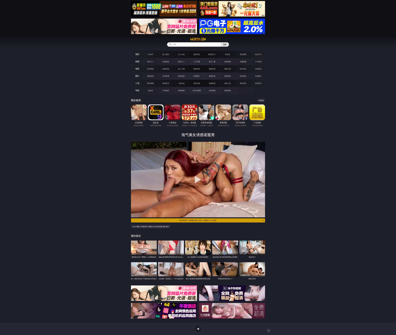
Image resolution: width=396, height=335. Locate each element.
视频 (137, 61)
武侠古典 (196, 83)
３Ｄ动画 (196, 61)
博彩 (137, 54)
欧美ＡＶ (181, 61)
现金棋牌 (243, 54)
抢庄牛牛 (258, 54)
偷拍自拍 (166, 69)
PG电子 (150, 54)
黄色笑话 (243, 83)
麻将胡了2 (212, 54)
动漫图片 (196, 76)
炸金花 (227, 54)
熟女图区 (243, 76)
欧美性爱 (196, 69)
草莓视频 (181, 90)
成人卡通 (181, 69)
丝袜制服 (227, 61)
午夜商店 (166, 90)
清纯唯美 (227, 76)
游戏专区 (196, 54)
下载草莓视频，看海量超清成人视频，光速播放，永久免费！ (198, 220)
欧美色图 (181, 76)
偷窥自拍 (150, 76)
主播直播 (243, 61)
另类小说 (227, 83)
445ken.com (198, 39)
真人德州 (166, 54)
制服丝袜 (212, 69)
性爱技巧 (258, 83)
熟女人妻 (212, 61)
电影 (137, 68)
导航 (137, 90)
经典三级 (227, 69)
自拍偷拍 (166, 61)
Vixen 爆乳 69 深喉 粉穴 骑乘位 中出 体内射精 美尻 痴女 (150, 227)
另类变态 (258, 69)
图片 (137, 76)
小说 (137, 83)
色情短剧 (227, 90)
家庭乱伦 (166, 83)
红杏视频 (212, 90)
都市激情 (150, 83)
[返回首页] (268, 330)
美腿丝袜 (212, 76)
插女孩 (150, 90)
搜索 (224, 44)
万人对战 (181, 54)
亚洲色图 (166, 76)
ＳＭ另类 (258, 61)
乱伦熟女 (243, 69)
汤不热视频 (197, 90)
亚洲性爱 (150, 69)
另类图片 (258, 76)
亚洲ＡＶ (150, 61)
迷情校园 (212, 83)
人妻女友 (181, 83)
